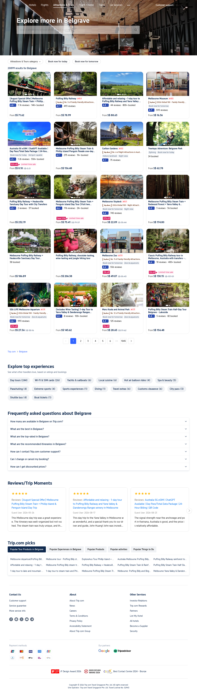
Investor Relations (138, 600)
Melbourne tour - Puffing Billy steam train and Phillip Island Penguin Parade (63, 559)
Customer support (17, 600)
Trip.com (12, 351)
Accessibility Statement (81, 626)
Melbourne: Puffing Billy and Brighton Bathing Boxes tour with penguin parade (135, 571)
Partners (134, 611)
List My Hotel (136, 616)
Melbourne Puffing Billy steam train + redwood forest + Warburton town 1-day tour (63, 565)
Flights (44, 5)
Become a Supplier (139, 626)
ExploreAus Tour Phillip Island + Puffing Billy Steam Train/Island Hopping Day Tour (99, 559)
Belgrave (23, 351)
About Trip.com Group (80, 631)
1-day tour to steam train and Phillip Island (63, 571)
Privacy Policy (76, 621)
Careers (73, 611)
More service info (17, 611)
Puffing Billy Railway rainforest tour (170, 559)
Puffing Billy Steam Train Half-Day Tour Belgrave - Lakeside (170, 565)
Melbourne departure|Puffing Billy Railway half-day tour (27, 559)
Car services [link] (116, 5)
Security (133, 631)
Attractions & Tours (63, 5)
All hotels (134, 621)
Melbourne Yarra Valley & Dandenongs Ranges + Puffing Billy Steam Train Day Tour (170, 571)
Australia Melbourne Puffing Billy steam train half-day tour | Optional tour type (135, 559)
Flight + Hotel (86, 5)
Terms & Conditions (79, 616)
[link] (164, 5)
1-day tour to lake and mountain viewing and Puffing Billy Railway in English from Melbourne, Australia (27, 571)
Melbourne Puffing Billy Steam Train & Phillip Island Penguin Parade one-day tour (99, 571)
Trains (102, 5)
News (72, 606)
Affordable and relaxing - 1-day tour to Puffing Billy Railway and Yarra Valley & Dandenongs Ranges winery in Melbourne (27, 565)
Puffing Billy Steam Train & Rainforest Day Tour (135, 565)
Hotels (32, 5)
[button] (129, 5)
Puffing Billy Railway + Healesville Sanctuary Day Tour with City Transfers (99, 565)
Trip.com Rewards (138, 606)
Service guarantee (17, 606)
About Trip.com (77, 600)
